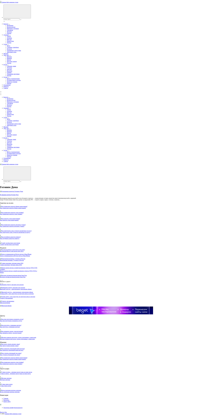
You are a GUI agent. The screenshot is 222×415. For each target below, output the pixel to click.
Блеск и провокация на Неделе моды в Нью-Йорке (15, 256)
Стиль (5, 44)
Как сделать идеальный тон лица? (10, 355)
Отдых (5, 77)
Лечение (9, 38)
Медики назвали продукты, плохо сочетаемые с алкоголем (17, 339)
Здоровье (6, 35)
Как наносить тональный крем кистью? (11, 350)
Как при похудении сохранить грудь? (11, 320)
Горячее (9, 72)
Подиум (9, 49)
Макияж (5, 53)
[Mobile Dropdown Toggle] (9, 24)
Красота (5, 24)
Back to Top (3, 412)
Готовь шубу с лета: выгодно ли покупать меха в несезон (17, 293)
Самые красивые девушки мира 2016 (11, 265)
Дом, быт (6, 55)
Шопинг (9, 56)
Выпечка (9, 71)
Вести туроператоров (13, 78)
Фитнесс (9, 31)
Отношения (6, 85)
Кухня (5, 64)
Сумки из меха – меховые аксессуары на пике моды (15, 373)
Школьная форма (5, 302)
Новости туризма (12, 82)
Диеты (9, 36)
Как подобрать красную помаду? (9, 238)
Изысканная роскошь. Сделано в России (12, 260)
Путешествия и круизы (14, 80)
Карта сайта (6, 401)
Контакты (6, 400)
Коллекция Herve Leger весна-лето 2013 (12, 251)
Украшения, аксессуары (14, 50)
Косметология (11, 27)
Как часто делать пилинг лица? (9, 345)
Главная (5, 398)
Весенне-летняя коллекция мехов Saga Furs (12, 277)
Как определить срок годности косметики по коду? (15, 232)
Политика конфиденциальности (12, 407)
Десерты (9, 67)
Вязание (9, 58)
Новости (6, 86)
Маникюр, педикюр (13, 28)
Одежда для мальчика (6, 298)
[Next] (2, 280)
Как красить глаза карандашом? (9, 220)
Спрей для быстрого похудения (9, 244)
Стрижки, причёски (13, 47)
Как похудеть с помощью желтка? (10, 327)
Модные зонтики (5, 379)
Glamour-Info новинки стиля (13, 413)
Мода (8, 46)
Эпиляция (10, 30)
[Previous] (0, 280)
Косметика (10, 25)
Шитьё (9, 60)
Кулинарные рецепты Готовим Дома (9, 194)
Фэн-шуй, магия (12, 61)
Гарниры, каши (11, 66)
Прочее (9, 33)
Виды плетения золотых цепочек (10, 392)
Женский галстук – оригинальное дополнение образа (16, 289)
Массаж (9, 39)
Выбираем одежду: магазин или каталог (12, 284)
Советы (5, 88)
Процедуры (10, 41)
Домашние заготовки (13, 74)
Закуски (9, 69)
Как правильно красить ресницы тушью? (12, 226)
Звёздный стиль (11, 52)
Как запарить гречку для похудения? (11, 333)
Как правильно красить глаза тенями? (11, 214)
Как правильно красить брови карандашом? (13, 208)
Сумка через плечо (5, 386)
